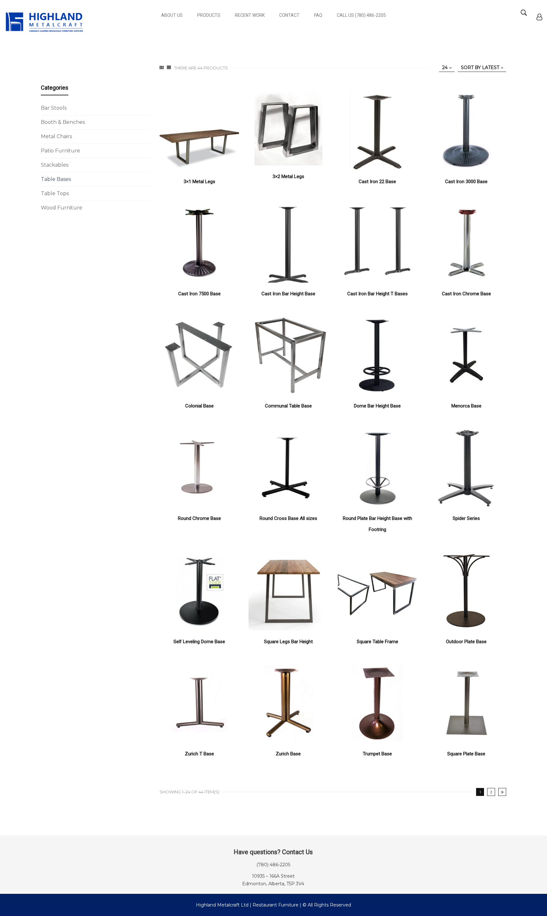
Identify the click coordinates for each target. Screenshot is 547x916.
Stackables (54, 165)
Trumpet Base (377, 754)
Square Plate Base (466, 754)
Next (502, 792)
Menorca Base (466, 406)
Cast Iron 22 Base (377, 181)
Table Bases (56, 179)
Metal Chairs (56, 136)
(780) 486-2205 (273, 865)
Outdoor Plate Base (466, 641)
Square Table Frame (377, 641)
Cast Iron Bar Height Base (288, 294)
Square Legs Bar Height (288, 641)
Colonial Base (199, 406)
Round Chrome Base (199, 518)
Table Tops (55, 193)
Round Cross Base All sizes (288, 518)
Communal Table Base (288, 406)
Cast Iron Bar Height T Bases (377, 294)
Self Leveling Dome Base (199, 641)
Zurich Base (288, 754)
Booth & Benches (63, 122)
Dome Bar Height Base (377, 406)
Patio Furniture (60, 151)
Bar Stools (53, 108)
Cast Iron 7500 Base (199, 294)
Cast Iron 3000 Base (466, 181)
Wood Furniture (61, 208)
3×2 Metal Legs (288, 176)
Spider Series (466, 518)
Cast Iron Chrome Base (466, 294)
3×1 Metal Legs (199, 181)
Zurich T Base (199, 754)
